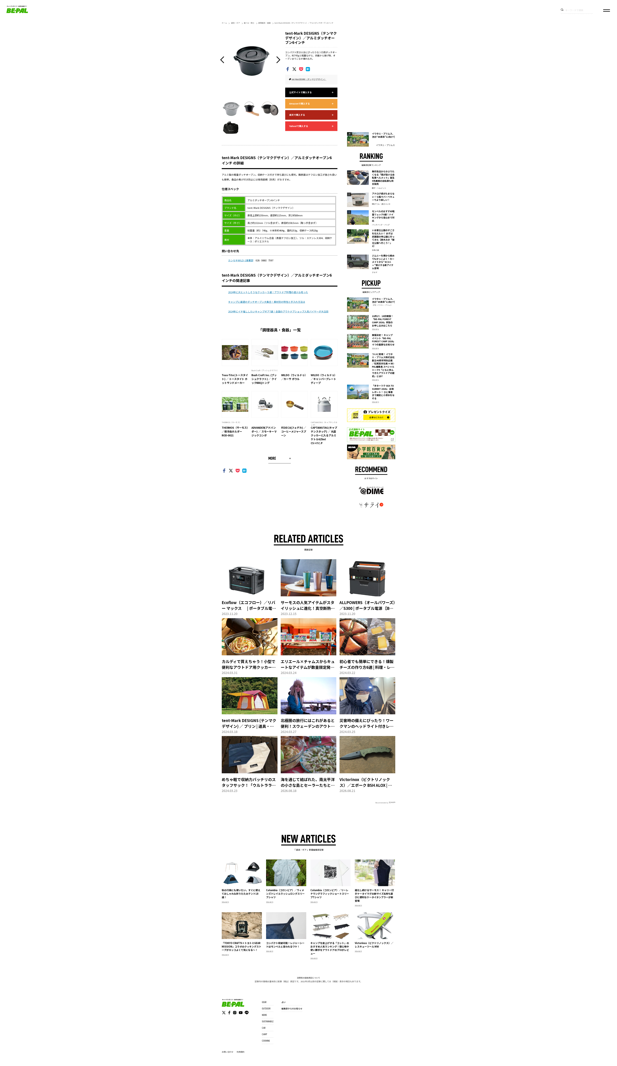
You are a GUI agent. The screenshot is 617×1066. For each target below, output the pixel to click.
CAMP (264, 1034)
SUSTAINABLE (267, 1021)
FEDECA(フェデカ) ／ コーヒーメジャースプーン (293, 431)
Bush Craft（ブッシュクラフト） (265, 370)
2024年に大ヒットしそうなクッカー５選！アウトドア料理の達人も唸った (268, 292)
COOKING (266, 1040)
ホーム (224, 23)
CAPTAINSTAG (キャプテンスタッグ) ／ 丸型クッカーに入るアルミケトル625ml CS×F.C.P (324, 435)
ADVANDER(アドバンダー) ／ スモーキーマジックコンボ (264, 431)
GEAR (264, 1002)
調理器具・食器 (264, 23)
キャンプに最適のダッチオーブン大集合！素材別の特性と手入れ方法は (266, 301)
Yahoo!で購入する (298, 126)
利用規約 (240, 1051)
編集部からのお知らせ (292, 1008)
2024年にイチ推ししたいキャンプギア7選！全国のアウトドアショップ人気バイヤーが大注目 (278, 311)
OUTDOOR (266, 1008)
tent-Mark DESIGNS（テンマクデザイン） (309, 79)
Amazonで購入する (299, 103)
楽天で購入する (297, 114)
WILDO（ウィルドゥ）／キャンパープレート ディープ (324, 379)
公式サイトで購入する (300, 92)
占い (284, 1002)
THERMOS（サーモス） (231, 422)
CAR (263, 1028)
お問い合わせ (227, 1051)
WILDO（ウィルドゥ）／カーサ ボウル (294, 377)
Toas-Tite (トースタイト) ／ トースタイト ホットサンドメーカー (235, 379)
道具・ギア (235, 23)
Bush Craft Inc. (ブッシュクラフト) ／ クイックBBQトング (264, 379)
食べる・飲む (249, 23)
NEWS (264, 1015)
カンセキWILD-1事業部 (240, 260)
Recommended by (381, 802)
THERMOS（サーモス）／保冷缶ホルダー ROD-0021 (235, 431)
